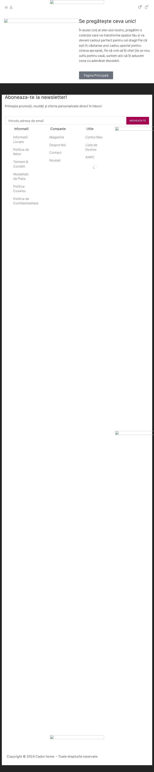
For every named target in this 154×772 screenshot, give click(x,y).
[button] (96, 75)
